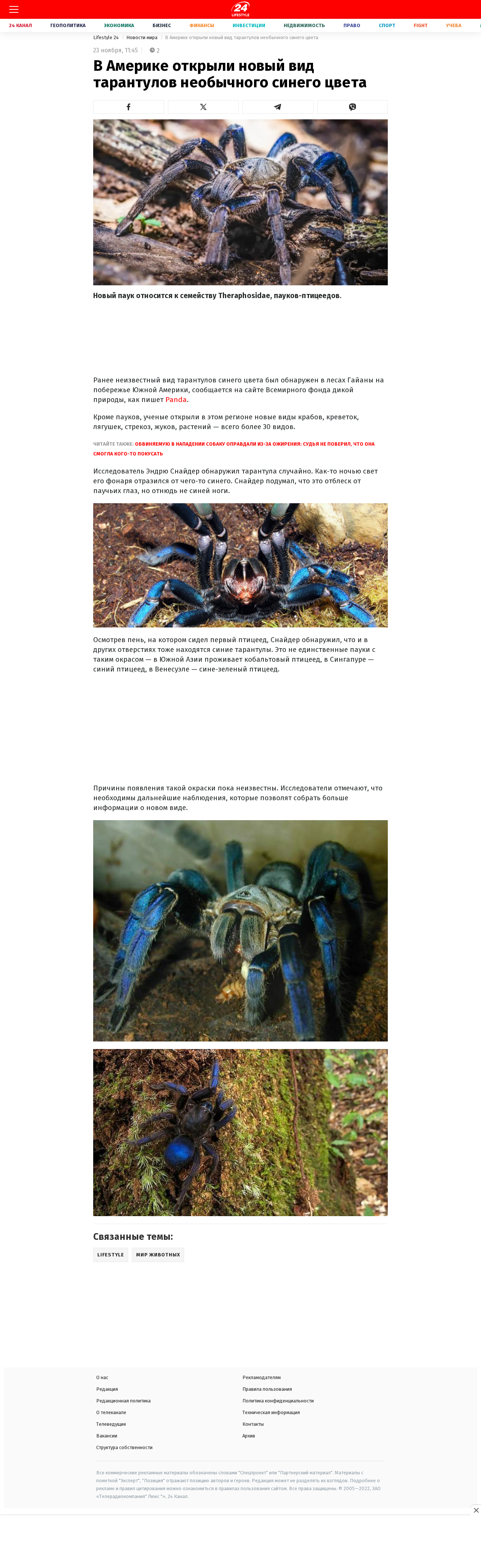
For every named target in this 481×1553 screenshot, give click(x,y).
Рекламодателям (261, 1377)
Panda (176, 399)
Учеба (453, 25)
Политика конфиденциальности (278, 1401)
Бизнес (162, 25)
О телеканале (111, 1412)
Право (351, 25)
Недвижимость (304, 25)
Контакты (253, 1424)
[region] (240, 1535)
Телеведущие (111, 1424)
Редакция (107, 1389)
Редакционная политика (123, 1401)
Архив (248, 1436)
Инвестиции (249, 25)
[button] (128, 107)
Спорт (387, 25)
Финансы (201, 25)
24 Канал (20, 25)
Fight (421, 25)
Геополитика (68, 25)
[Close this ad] (475, 1510)
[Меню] (13, 9)
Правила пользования (267, 1389)
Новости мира (142, 37)
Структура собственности (124, 1447)
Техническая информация (271, 1412)
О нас (102, 1377)
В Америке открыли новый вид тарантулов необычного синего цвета (241, 37)
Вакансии (106, 1436)
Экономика (119, 25)
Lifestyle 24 (106, 37)
